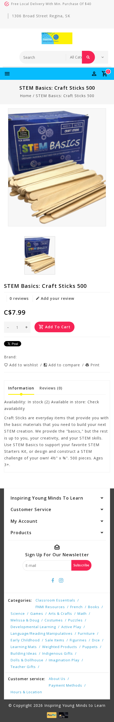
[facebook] (53, 580)
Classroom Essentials (55, 600)
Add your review (57, 298)
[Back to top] (103, 708)
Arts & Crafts (60, 613)
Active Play (71, 626)
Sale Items (54, 640)
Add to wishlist (24, 364)
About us (57, 678)
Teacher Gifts (23, 666)
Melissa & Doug (25, 620)
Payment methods (65, 685)
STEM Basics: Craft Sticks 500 (65, 95)
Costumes (54, 620)
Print (95, 364)
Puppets (90, 646)
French (76, 606)
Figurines (78, 640)
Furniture (86, 633)
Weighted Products (59, 646)
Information (21, 388)
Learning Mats (24, 646)
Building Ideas (24, 653)
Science (18, 613)
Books (93, 606)
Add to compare (65, 364)
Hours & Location (26, 692)
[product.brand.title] (18, 357)
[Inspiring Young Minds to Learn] (57, 38)
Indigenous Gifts (57, 653)
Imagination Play (64, 660)
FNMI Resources (50, 606)
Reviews (51, 388)
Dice (96, 640)
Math (82, 613)
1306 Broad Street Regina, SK (41, 15)
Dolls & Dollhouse (27, 660)
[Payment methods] (51, 714)
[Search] (88, 57)
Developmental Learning (33, 626)
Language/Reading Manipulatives (42, 633)
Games (36, 613)
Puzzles (75, 620)
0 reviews (19, 298)
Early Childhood (25, 640)
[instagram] (61, 580)
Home (26, 95)
